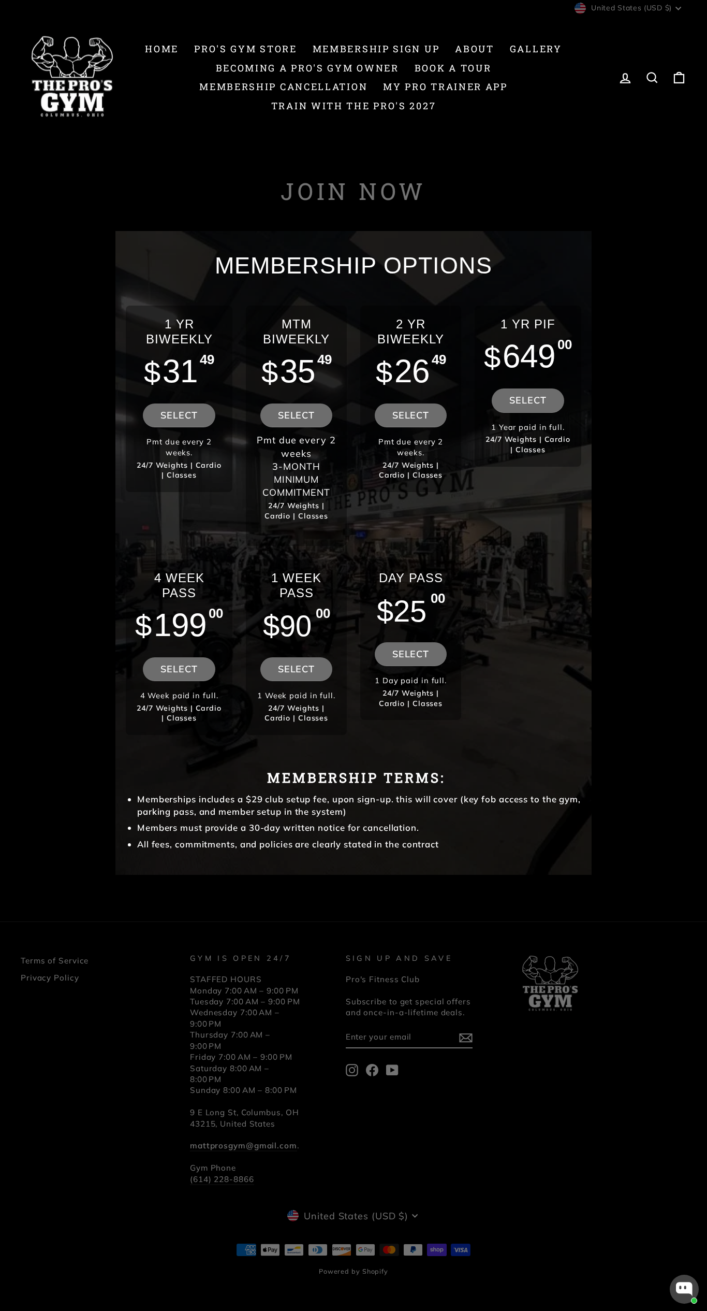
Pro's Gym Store (245, 48)
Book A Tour (453, 68)
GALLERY (536, 48)
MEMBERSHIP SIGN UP (376, 48)
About (474, 48)
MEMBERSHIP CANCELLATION (283, 86)
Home (162, 48)
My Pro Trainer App (445, 86)
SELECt (296, 669)
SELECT (178, 415)
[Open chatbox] (684, 1289)
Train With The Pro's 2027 (353, 105)
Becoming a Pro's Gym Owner (307, 68)
